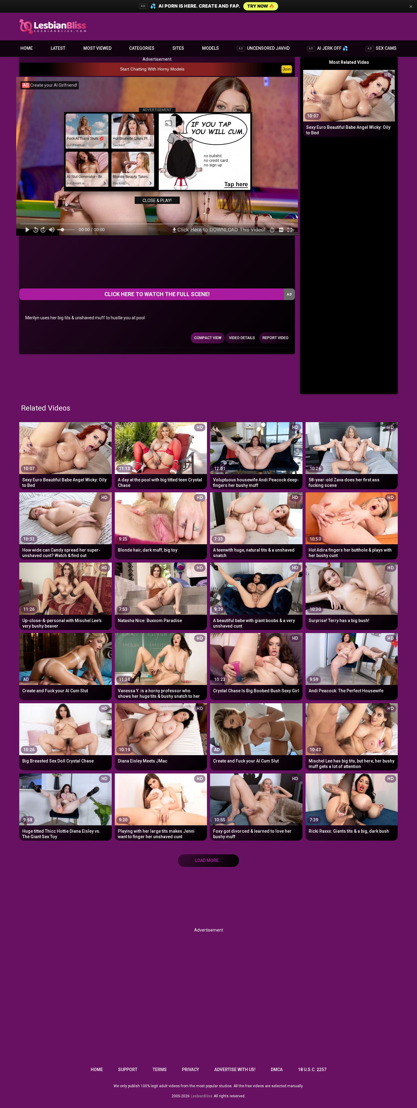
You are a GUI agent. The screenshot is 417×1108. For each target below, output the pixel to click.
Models (210, 48)
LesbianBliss (201, 1096)
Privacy (190, 1069)
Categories (141, 48)
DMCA (277, 1069)
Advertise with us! (235, 1069)
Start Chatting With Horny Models (152, 69)
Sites (178, 48)
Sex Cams (382, 48)
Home (26, 48)
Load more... (208, 860)
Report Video (275, 338)
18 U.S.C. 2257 (312, 1069)
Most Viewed (97, 48)
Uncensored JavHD (264, 48)
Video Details (242, 338)
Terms (160, 1069)
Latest (58, 48)
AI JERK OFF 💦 (328, 48)
